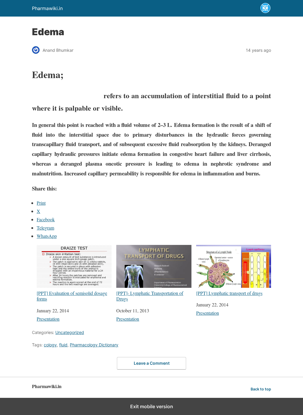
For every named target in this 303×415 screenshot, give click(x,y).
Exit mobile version (151, 406)
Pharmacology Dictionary (94, 344)
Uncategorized (69, 332)
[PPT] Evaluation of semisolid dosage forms (72, 295)
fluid (63, 344)
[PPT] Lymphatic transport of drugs (229, 293)
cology (50, 344)
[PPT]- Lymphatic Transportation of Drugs (149, 295)
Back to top (261, 389)
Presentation (48, 319)
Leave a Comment (152, 363)
